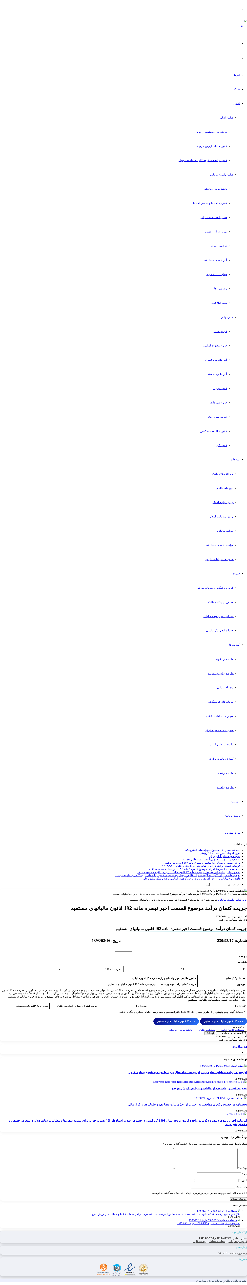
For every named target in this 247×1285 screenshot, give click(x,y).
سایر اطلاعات (219, 302)
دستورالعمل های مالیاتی (213, 217)
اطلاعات (235, 459)
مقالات (236, 89)
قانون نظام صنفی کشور (213, 431)
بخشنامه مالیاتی (206, 1029)
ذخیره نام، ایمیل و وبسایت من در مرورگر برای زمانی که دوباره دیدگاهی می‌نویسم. (197, 1192)
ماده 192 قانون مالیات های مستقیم (223, 1021)
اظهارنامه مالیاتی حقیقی (220, 716)
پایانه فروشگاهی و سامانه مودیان (215, 587)
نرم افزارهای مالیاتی (222, 473)
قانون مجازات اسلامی (214, 345)
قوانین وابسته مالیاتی (222, 174)
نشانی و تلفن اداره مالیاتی (219, 559)
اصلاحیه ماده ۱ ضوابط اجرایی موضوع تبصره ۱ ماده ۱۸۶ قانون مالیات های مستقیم (194, 869)
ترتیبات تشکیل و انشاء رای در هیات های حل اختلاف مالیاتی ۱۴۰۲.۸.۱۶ (201, 865)
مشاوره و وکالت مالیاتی (220, 602)
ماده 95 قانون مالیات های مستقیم (176, 1021)
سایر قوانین (227, 317)
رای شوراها (220, 288)
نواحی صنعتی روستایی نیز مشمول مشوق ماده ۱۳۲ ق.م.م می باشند (202, 862)
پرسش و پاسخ (232, 815)
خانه (244, 899)
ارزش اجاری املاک (223, 502)
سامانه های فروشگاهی (221, 701)
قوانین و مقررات (238, 1241)
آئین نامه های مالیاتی (215, 260)
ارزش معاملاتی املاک (222, 516)
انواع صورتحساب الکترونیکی (224, 856)
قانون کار (221, 445)
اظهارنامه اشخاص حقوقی (219, 730)
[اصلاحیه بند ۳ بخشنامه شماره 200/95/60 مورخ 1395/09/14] (214, 1220)
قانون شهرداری (218, 402)
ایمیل (243, 1180)
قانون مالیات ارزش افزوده (212, 146)
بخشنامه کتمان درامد (232, 1029)
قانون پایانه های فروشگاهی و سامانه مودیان (202, 160)
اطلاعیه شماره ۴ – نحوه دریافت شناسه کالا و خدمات (211, 859)
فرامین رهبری (219, 245)
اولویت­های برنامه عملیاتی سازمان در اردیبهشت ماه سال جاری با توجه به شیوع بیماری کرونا (188, 1072)
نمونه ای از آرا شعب (216, 231)
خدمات (236, 573)
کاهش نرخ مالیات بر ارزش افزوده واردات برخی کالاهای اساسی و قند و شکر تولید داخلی (191, 878)
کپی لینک (210, 1033)
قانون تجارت (220, 388)
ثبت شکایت (199, 1241)
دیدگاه (242, 1168)
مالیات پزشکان (225, 773)
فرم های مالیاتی (225, 488)
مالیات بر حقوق (225, 659)
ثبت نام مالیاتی (225, 687)
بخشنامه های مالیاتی (215, 188)
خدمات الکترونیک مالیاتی (220, 630)
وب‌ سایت (241, 1186)
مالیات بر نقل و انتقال (222, 744)
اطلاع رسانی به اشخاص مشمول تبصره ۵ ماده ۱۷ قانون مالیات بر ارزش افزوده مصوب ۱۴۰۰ (188, 872)
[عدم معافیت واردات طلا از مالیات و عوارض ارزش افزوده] (200, 1081)
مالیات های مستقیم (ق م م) (211, 131)
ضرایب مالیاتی (225, 530)
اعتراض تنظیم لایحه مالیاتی (218, 616)
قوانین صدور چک (217, 416)
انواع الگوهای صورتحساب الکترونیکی (219, 853)
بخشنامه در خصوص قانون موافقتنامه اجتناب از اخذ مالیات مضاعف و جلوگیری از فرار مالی (187, 1104)
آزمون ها (235, 801)
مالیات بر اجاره (225, 787)
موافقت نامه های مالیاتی (220, 545)
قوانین (236, 103)
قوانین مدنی (220, 331)
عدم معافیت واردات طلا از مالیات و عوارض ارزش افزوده (209, 1088)
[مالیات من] (240, 26)
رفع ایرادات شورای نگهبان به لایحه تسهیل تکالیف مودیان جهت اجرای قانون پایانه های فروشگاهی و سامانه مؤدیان (177, 875)
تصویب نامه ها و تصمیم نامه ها (210, 203)
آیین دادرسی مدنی (217, 374)
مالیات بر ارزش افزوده (221, 673)
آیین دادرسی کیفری (216, 359)
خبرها (237, 74)
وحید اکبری (239, 1046)
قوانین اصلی (227, 117)
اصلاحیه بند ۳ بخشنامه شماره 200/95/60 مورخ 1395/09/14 (208, 1223)
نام (244, 1174)
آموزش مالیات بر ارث (221, 758)
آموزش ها (234, 644)
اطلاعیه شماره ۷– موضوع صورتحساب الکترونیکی (212, 850)
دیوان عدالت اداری (216, 274)
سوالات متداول (217, 1241)
